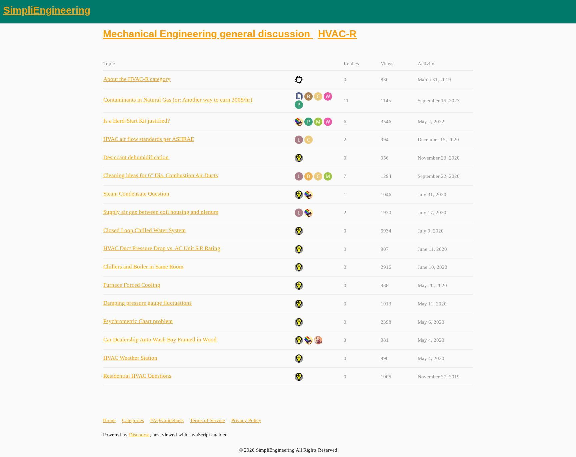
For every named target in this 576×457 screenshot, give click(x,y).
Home (109, 420)
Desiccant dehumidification (136, 157)
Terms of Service (207, 420)
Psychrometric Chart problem (138, 321)
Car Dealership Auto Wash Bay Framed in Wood (160, 339)
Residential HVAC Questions (137, 376)
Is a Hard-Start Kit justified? (136, 121)
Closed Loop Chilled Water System (144, 230)
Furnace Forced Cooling (131, 285)
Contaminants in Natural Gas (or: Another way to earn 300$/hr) (177, 100)
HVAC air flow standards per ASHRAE (148, 139)
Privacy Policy (246, 420)
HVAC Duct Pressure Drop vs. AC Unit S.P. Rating (161, 248)
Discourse (139, 434)
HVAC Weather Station (130, 358)
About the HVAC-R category (137, 79)
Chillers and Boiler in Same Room (143, 266)
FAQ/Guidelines (167, 420)
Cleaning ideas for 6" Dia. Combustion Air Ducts (160, 175)
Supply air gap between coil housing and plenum (160, 212)
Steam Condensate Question (136, 194)
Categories (133, 420)
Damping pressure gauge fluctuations (147, 303)
